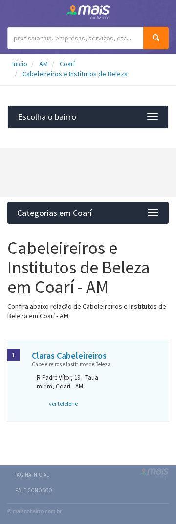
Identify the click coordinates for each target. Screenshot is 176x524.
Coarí (67, 63)
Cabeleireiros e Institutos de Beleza (75, 73)
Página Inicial (31, 474)
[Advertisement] (88, 172)
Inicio (19, 63)
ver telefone (63, 403)
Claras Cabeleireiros (69, 355)
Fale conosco (33, 490)
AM (43, 63)
